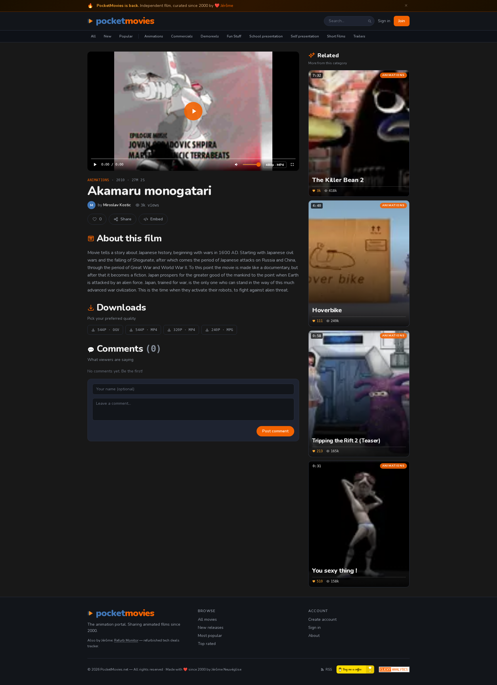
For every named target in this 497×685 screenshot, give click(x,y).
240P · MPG (222, 330)
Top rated (207, 643)
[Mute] (236, 164)
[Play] (193, 111)
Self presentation (305, 36)
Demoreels (210, 36)
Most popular (210, 635)
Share (126, 219)
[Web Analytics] (394, 669)
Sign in (384, 21)
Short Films (336, 36)
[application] (193, 111)
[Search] (370, 21)
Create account (322, 619)
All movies (207, 619)
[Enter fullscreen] (292, 164)
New (107, 36)
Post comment (275, 431)
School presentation (266, 36)
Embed (156, 219)
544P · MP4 (146, 330)
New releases (210, 627)
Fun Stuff (234, 36)
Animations (153, 36)
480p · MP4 (275, 164)
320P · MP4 (184, 330)
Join (401, 21)
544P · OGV (108, 330)
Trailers (359, 36)
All (93, 36)
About (314, 635)
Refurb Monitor (126, 640)
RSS (329, 669)
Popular (126, 36)
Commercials (182, 36)
